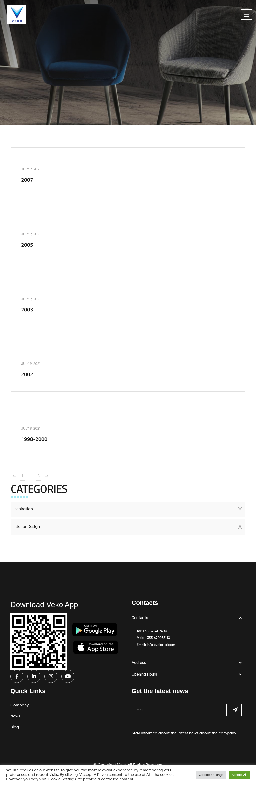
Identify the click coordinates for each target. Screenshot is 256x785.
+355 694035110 (157, 638)
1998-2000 (34, 439)
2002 (27, 374)
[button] (189, 618)
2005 (27, 245)
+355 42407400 (155, 631)
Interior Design (27, 527)
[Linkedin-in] (34, 676)
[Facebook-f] (17, 676)
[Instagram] (51, 676)
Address (139, 662)
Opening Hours (144, 674)
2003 (27, 309)
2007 (27, 180)
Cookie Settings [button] (211, 775)
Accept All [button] (239, 775)
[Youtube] (68, 676)
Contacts (140, 617)
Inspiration (23, 509)
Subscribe (235, 710)
